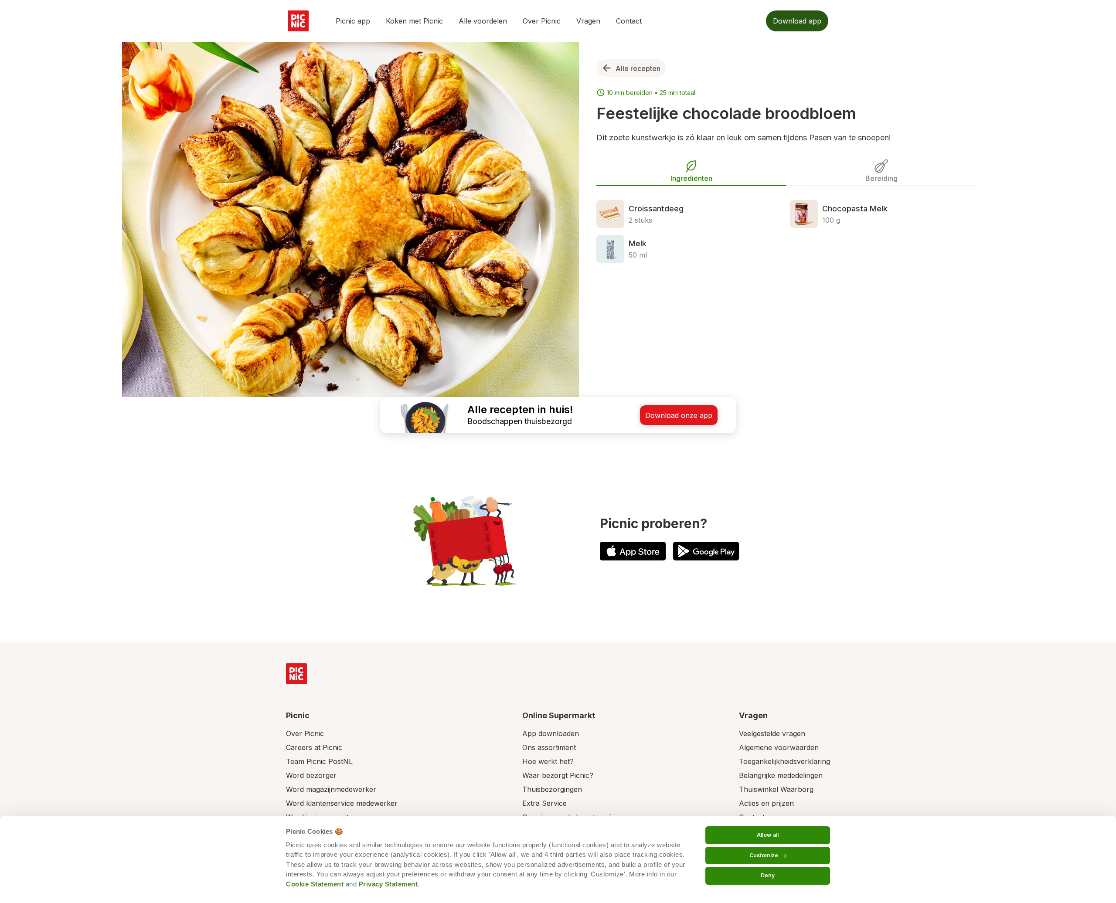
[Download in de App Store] (633, 551)
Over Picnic (542, 21)
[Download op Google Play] (706, 551)
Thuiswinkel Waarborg (776, 789)
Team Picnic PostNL (319, 761)
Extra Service (544, 803)
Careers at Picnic (314, 747)
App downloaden (550, 733)
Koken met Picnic (414, 21)
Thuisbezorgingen (552, 789)
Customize (763, 855)
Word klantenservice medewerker (342, 803)
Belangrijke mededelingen (781, 775)
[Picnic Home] (296, 673)
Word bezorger (311, 775)
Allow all (768, 835)
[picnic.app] (298, 20)
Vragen (588, 21)
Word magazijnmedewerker (331, 789)
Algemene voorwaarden (779, 747)
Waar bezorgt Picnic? (557, 775)
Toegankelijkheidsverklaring (784, 761)
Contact (629, 21)
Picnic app (353, 21)
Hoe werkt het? (548, 761)
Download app (797, 21)
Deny (768, 875)
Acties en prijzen (766, 803)
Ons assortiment (549, 747)
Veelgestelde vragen (772, 733)
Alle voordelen (483, 21)
